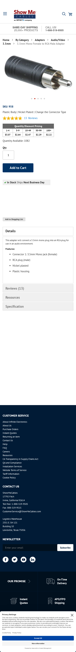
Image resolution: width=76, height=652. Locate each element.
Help (5, 444)
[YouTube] (24, 559)
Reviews (14, 288)
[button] (5, 13)
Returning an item (11, 436)
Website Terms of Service (15, 470)
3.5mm (7, 43)
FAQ (5, 447)
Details (10, 231)
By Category (22, 40)
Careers (6, 451)
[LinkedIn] (33, 559)
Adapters (40, 40)
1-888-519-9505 (20, 504)
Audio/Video (58, 40)
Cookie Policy (9, 477)
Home (6, 40)
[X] (14, 559)
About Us (7, 425)
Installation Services (12, 466)
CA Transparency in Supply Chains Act (20, 459)
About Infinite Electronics (15, 421)
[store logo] (25, 15)
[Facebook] (5, 559)
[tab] (38, 231)
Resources (12, 297)
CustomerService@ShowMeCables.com (22, 511)
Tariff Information (11, 473)
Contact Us (8, 440)
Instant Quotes (10, 432)
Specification (14, 306)
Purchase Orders (10, 429)
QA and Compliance (12, 462)
